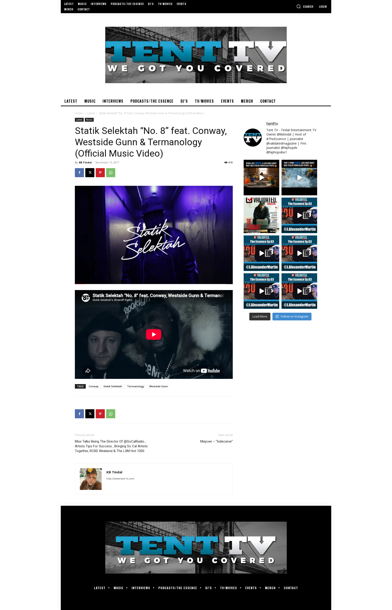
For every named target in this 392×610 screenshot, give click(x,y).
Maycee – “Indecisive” (216, 441)
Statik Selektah (112, 386)
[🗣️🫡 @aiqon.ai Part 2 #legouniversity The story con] (299, 177)
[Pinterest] (100, 172)
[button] (305, 6)
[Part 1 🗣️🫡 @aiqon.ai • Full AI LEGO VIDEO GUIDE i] (261, 177)
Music (89, 119)
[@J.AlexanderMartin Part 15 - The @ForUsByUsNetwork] (299, 253)
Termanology (135, 386)
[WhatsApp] (110, 172)
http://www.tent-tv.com (120, 478)
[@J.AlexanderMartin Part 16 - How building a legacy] (261, 253)
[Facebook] (79, 172)
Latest (91, 113)
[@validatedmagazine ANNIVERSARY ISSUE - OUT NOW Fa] (261, 215)
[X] (89, 172)
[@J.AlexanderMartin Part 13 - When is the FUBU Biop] (299, 291)
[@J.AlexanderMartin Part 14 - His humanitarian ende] (261, 291)
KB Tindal (85, 162)
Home (79, 113)
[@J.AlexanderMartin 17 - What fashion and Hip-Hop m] (299, 215)
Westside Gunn (158, 386)
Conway (93, 386)
